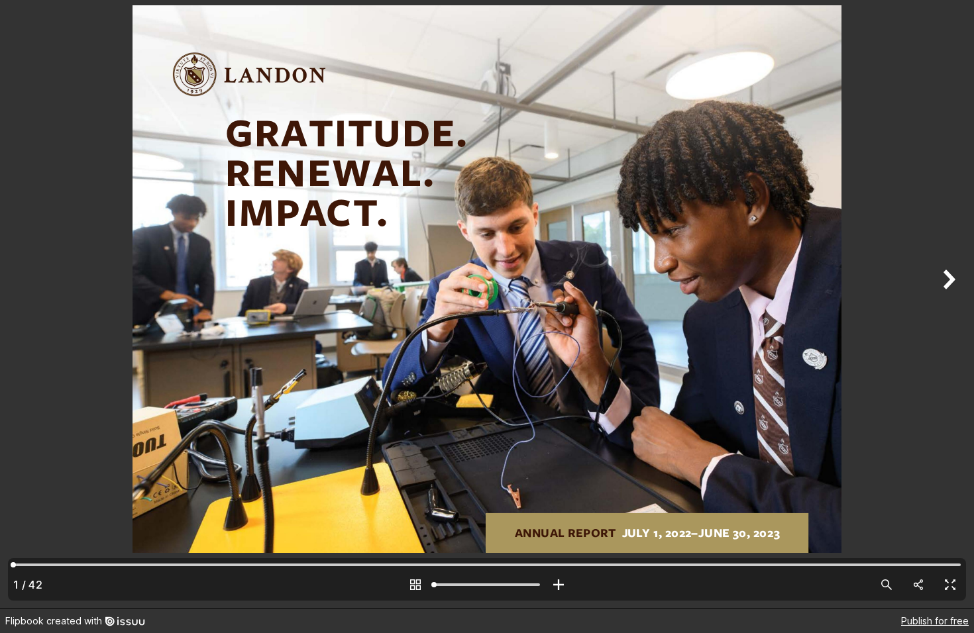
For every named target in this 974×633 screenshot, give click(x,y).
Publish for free (935, 620)
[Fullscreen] (950, 584)
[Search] (886, 584)
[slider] (487, 584)
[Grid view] (415, 584)
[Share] (918, 584)
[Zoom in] (558, 584)
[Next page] (947, 304)
